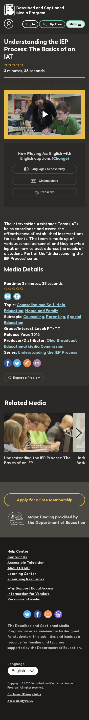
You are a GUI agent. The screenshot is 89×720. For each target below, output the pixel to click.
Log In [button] (30, 24)
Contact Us (17, 557)
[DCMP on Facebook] (38, 614)
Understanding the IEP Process (47, 352)
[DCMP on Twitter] (27, 614)
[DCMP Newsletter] (58, 614)
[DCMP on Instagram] (48, 614)
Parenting (55, 316)
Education (13, 310)
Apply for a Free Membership (44, 499)
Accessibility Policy (20, 701)
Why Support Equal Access (30, 588)
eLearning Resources (25, 579)
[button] (8, 363)
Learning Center (21, 573)
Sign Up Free (52, 24)
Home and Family (41, 310)
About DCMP (18, 568)
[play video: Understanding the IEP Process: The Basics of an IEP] (38, 450)
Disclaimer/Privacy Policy (24, 694)
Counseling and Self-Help (41, 304)
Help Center (17, 551)
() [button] (60, 158)
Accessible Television (25, 562)
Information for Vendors (28, 593)
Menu (73, 24)
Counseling (33, 316)
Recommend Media (23, 599)
